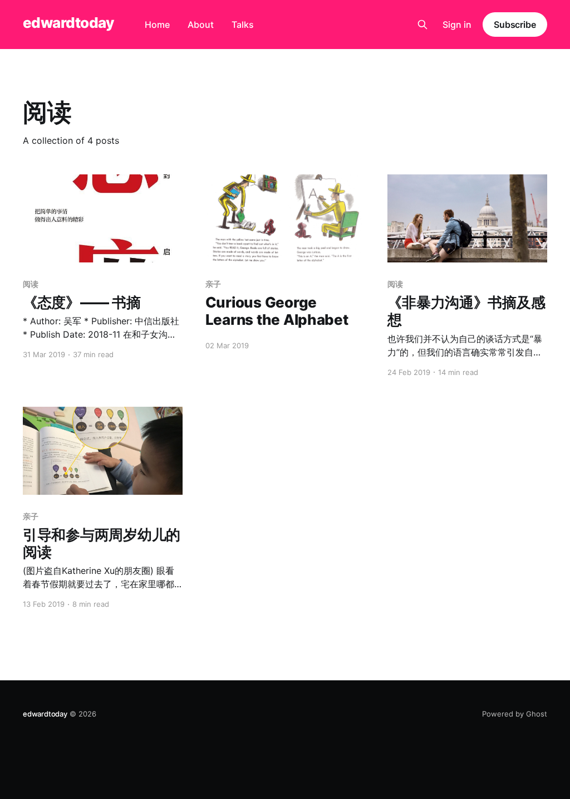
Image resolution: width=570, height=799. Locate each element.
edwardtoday (68, 23)
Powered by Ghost (514, 713)
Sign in (457, 24)
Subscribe (515, 24)
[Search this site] (422, 24)
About (201, 24)
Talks (243, 24)
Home (157, 24)
